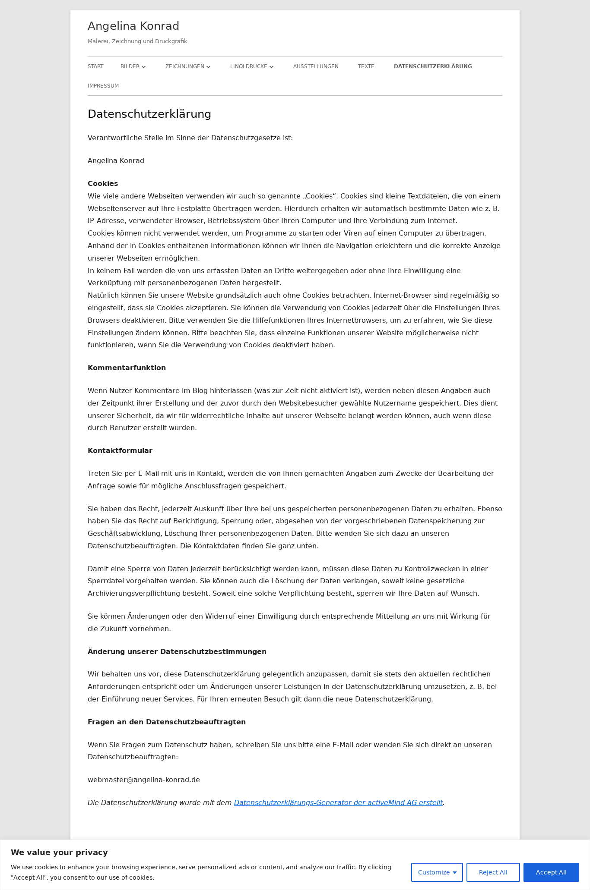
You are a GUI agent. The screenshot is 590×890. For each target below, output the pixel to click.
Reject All (493, 872)
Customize (434, 872)
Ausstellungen (316, 66)
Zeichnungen (184, 66)
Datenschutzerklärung (433, 66)
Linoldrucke (248, 66)
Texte (366, 66)
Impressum (103, 86)
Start (95, 66)
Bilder (130, 66)
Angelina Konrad (134, 25)
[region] (295, 865)
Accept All (551, 872)
